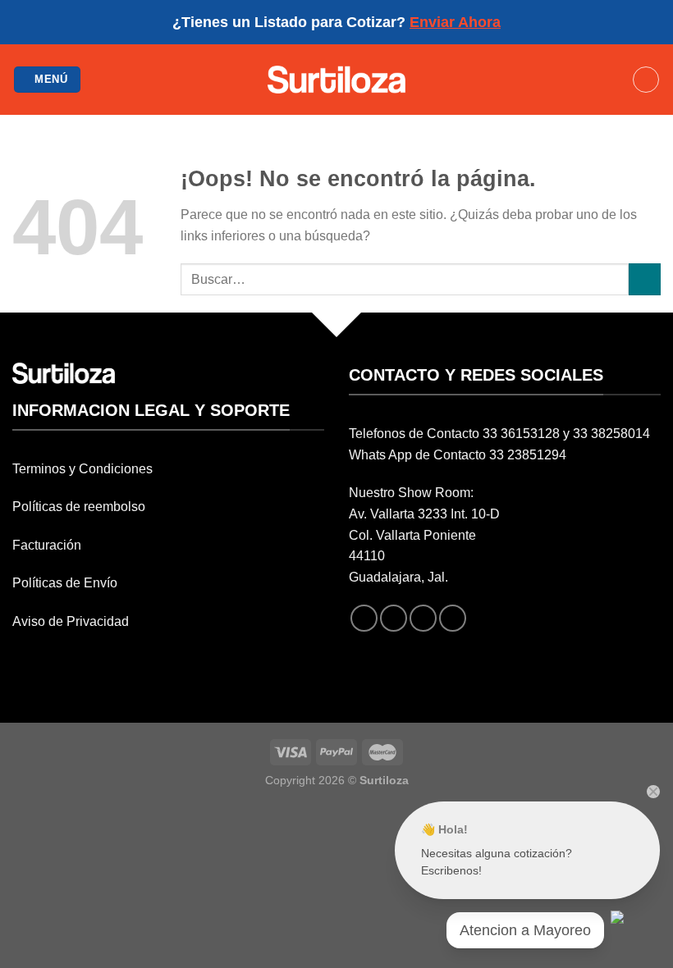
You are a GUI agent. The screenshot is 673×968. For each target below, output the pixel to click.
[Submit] (645, 279)
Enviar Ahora (455, 22)
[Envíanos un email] (423, 618)
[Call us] (452, 618)
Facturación (46, 545)
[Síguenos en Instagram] (393, 618)
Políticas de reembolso (78, 507)
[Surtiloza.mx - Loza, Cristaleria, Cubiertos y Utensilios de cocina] (337, 80)
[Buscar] (646, 79)
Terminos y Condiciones (82, 469)
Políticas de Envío (64, 583)
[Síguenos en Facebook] (364, 618)
